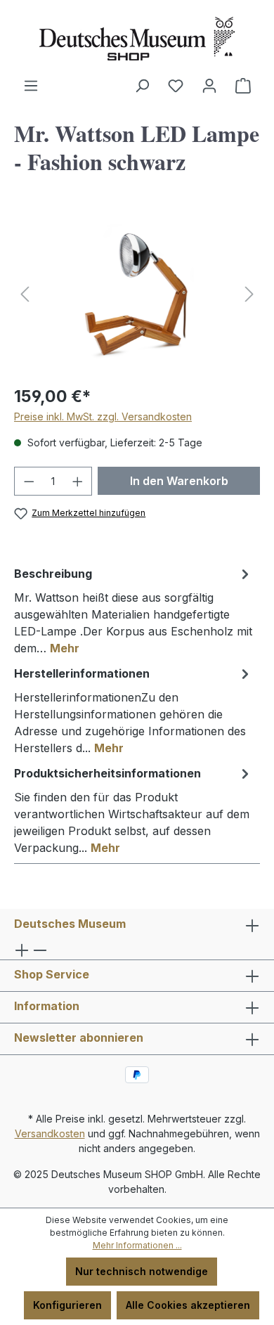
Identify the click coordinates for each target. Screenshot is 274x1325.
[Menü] (31, 86)
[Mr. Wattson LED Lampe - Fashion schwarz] (137, 294)
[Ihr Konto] (209, 86)
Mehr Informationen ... (137, 1245)
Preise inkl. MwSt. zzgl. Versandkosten (103, 416)
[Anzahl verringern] (29, 481)
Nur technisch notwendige (141, 1271)
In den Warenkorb (179, 481)
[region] (137, 294)
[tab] (133, 610)
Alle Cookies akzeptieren (188, 1305)
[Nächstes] (249, 294)
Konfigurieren (67, 1305)
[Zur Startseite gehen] (137, 38)
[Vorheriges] (24, 294)
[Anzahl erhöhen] (78, 481)
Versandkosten (50, 1133)
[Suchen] (142, 86)
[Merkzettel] (176, 86)
